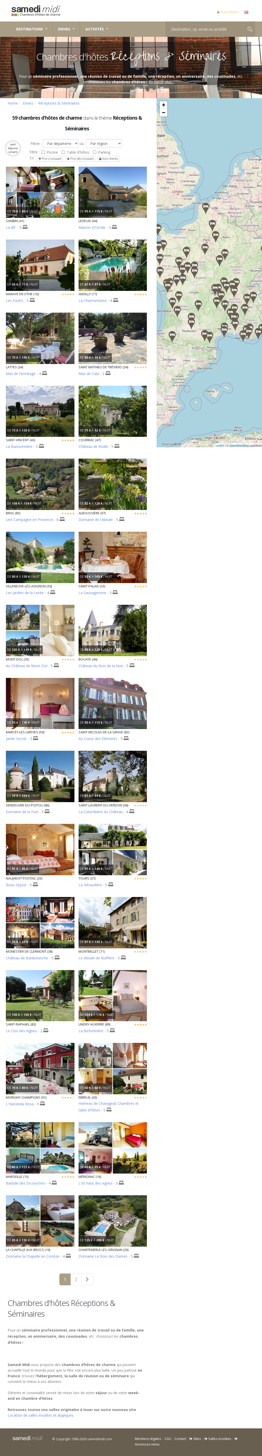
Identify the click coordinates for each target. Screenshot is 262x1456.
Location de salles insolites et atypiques (40, 1415)
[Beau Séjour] (177, 311)
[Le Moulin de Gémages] (186, 252)
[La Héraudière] (187, 268)
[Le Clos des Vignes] (258, 333)
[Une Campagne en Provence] (248, 333)
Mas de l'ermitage (21, 373)
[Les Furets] (224, 254)
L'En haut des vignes (95, 1183)
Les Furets (14, 300)
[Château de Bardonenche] (244, 309)
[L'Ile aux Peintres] (215, 237)
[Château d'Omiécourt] (212, 225)
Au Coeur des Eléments (98, 738)
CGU (168, 1439)
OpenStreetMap (239, 445)
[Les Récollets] (226, 287)
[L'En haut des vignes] (178, 297)
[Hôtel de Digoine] (233, 318)
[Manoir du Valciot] (157, 230)
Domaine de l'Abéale (96, 519)
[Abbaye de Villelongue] (204, 336)
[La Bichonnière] (219, 261)
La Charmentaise (93, 300)
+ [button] (163, 105)
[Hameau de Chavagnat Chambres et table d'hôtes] (215, 289)
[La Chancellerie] (182, 271)
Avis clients (109, 158)
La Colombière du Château (101, 811)
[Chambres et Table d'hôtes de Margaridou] (216, 303)
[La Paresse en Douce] (221, 296)
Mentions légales (148, 1439)
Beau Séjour (16, 884)
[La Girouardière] (178, 262)
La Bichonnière (91, 1030)
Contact (180, 1439)
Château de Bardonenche (27, 958)
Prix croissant (51, 158)
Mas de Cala (89, 373)
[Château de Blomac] (209, 337)
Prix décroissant (82, 158)
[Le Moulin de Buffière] (236, 284)
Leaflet (220, 445)
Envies (64, 29)
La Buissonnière (19, 446)
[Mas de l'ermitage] (224, 331)
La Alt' (11, 227)
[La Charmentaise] (167, 287)
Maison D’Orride (92, 227)
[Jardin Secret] (163, 245)
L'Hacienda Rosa (20, 1103)
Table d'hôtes (78, 152)
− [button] (163, 112)
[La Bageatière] (246, 299)
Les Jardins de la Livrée (25, 592)
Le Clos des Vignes (21, 1030)
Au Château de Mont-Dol (26, 665)
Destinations (29, 29)
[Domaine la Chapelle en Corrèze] (198, 306)
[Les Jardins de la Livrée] (235, 325)
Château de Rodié (93, 446)
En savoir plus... (161, 81)
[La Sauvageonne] (172, 303)
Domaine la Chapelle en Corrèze (32, 1256)
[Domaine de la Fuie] (182, 280)
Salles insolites (219, 1439)
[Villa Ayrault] (176, 280)
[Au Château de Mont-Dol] (158, 247)
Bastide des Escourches (25, 1183)
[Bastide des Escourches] (243, 336)
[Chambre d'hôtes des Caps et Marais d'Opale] (205, 208)
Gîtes (196, 1439)
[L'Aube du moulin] (234, 292)
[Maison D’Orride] (172, 337)
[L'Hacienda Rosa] (205, 249)
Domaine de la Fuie (22, 811)
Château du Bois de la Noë (101, 665)
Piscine (52, 152)
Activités (94, 29)
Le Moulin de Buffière (96, 958)
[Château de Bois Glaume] (159, 259)
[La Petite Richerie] (194, 272)
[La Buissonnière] (224, 306)
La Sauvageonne (92, 592)
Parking (104, 152)
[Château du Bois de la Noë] (159, 272)
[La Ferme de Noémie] (253, 297)
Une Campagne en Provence (29, 519)
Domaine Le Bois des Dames (103, 1256)
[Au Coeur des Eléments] (191, 323)
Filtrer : (35, 143)
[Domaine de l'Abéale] (234, 309)
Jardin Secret (16, 738)
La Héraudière (90, 884)
